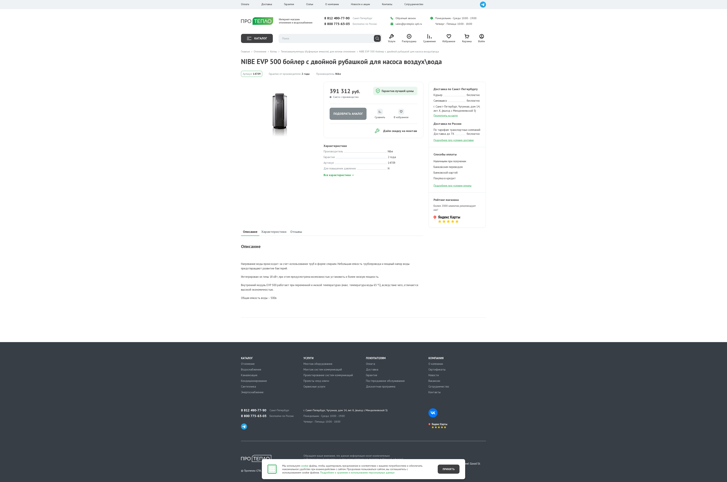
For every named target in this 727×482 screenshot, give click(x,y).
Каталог (260, 38)
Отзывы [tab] (296, 231)
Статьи (309, 4)
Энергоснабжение (252, 392)
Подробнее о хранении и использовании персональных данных (357, 472)
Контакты (387, 4)
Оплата (245, 4)
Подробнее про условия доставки (454, 140)
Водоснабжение (251, 369)
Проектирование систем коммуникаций (328, 375)
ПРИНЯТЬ (449, 469)
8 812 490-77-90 (336, 18)
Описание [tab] (250, 231)
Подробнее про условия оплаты (452, 185)
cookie (304, 465)
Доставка (266, 4)
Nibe (338, 74)
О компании (332, 4)
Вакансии (434, 381)
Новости (433, 375)
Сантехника (248, 386)
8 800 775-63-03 (337, 24)
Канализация (249, 375)
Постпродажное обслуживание (385, 381)
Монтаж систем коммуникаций (322, 369)
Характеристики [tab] (273, 231)
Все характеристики (337, 175)
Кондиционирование (254, 381)
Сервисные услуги (314, 386)
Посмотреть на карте (446, 115)
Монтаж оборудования (317, 364)
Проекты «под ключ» (316, 381)
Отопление (248, 364)
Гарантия (289, 4)
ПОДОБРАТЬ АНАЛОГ (348, 113)
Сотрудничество (413, 4)
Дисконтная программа (380, 386)
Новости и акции (360, 4)
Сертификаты (436, 369)
